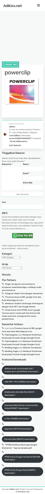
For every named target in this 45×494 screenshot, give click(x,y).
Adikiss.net (12, 6)
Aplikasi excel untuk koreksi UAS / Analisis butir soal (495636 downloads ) (21, 370)
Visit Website (15, 145)
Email (26, 173)
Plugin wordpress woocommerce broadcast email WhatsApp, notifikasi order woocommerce (22, 287)
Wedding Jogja (11, 348)
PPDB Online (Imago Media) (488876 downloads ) (20, 471)
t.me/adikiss (14, 135)
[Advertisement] (22, 33)
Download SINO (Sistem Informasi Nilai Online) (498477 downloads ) (21, 406)
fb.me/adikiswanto (18, 141)
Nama (26, 164)
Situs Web (27, 183)
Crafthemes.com (22, 492)
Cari (4, 202)
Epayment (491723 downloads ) (18, 429)
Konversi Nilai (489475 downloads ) (19, 439)
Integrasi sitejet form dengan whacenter (24, 293)
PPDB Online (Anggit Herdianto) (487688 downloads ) (22, 458)
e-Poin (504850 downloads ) (16, 419)
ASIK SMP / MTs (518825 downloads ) (20, 382)
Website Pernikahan (32, 348)
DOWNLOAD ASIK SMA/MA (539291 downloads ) (19, 393)
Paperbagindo (11, 335)
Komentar (7, 164)
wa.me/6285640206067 (20, 138)
